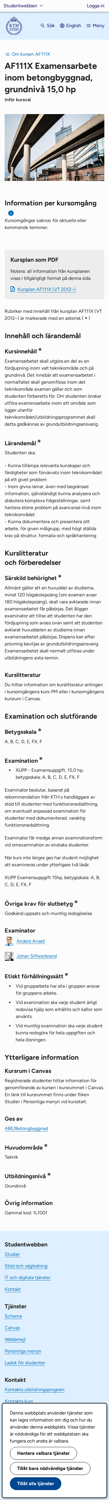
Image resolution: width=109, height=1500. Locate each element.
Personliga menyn (23, 1351)
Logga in (95, 5)
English (73, 25)
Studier (12, 1254)
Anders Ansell (31, 941)
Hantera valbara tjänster (43, 1453)
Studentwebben (20, 5)
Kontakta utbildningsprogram (35, 1389)
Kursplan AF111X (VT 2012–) (46, 289)
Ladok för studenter (25, 1362)
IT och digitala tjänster (28, 1277)
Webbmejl (15, 1339)
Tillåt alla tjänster (35, 1483)
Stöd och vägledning (26, 1266)
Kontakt (13, 1289)
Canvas (12, 1327)
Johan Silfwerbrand (37, 955)
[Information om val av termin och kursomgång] (11, 213)
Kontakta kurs (19, 1401)
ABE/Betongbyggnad (26, 1128)
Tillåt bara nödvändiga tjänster (50, 1468)
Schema (13, 1316)
